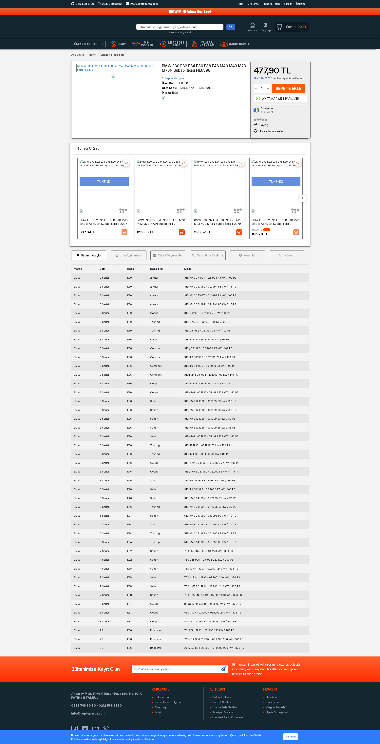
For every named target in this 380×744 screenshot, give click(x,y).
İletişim (300, 3)
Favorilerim (272, 702)
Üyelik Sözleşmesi (277, 712)
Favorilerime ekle (271, 131)
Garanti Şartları (221, 702)
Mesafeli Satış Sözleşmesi (228, 717)
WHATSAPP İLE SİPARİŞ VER (280, 98)
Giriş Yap (266, 30)
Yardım (288, 3)
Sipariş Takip (272, 3)
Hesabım (271, 697)
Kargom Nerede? (276, 707)
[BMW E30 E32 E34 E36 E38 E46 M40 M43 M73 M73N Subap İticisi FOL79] (218, 181)
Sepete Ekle (288, 88)
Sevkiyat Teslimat (223, 712)
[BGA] (163, 97)
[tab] (89, 255)
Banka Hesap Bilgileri (168, 702)
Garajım (252, 30)
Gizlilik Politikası (222, 697)
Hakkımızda (162, 697)
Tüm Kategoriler (86, 44)
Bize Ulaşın (161, 707)
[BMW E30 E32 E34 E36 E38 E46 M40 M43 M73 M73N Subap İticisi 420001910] (161, 181)
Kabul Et (290, 736)
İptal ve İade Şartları (224, 707)
